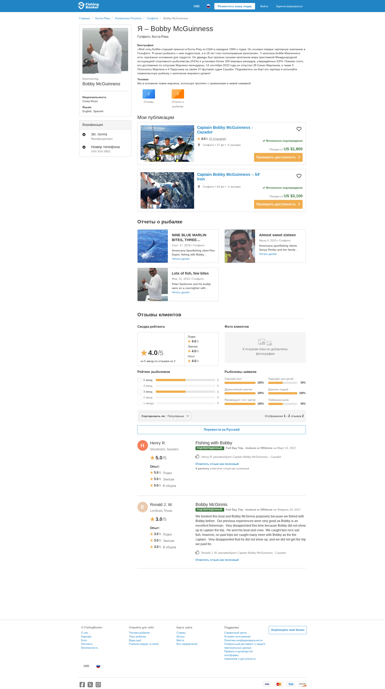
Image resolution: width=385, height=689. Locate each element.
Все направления (187, 643)
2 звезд (147, 397)
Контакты (86, 643)
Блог (84, 640)
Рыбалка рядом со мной (143, 643)
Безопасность (89, 647)
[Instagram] (98, 686)
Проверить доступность (277, 157)
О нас (84, 632)
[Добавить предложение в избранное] (299, 128)
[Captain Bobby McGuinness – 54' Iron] (167, 190)
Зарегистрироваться (289, 6)
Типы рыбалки (137, 636)
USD (197, 6)
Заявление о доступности (239, 658)
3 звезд (147, 391)
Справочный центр (235, 632)
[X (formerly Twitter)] (90, 686)
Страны (180, 632)
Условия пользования (237, 636)
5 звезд (147, 380)
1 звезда (148, 403)
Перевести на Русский (222, 429)
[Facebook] (82, 686)
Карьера (86, 636)
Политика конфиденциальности (243, 640)
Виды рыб (135, 640)
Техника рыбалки (139, 632)
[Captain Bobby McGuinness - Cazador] (167, 143)
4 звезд (147, 385)
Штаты (180, 636)
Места (180, 640)
